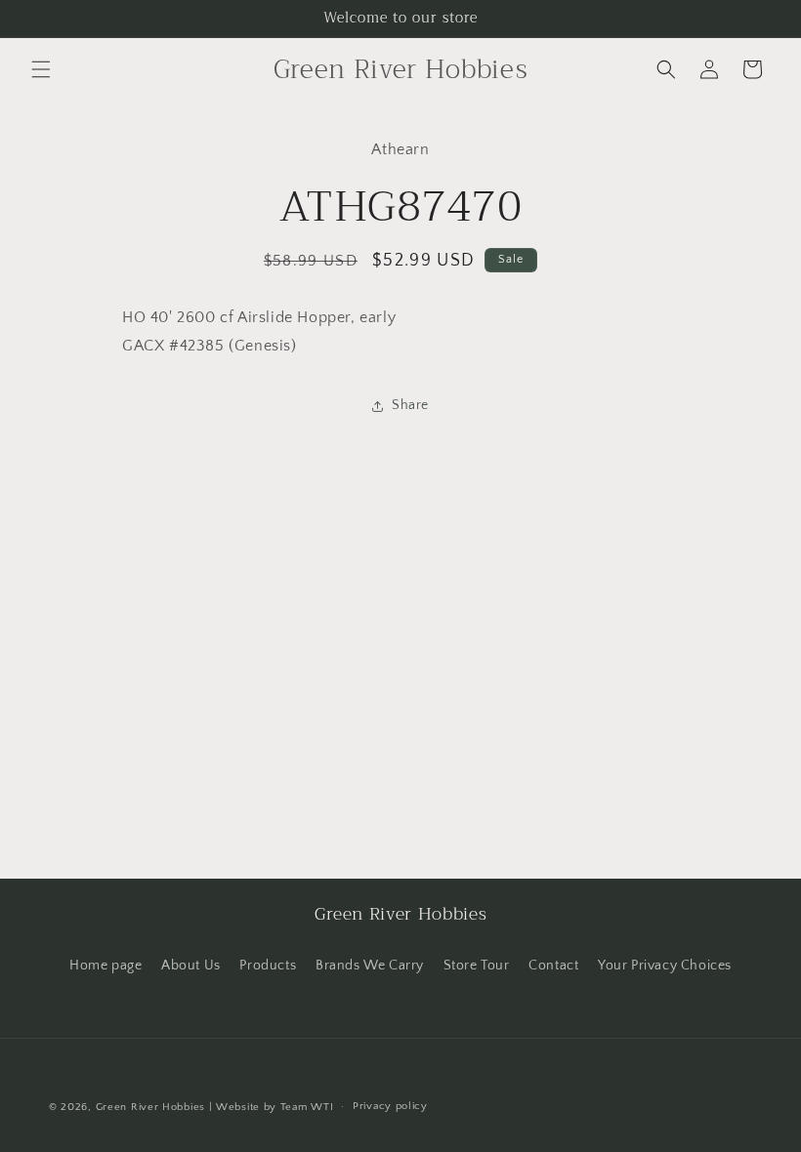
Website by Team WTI (274, 1107)
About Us (191, 965)
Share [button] (410, 405)
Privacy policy (390, 1106)
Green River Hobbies (150, 1107)
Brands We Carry (370, 965)
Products (267, 965)
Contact (553, 965)
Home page (105, 965)
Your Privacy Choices (665, 965)
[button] (41, 69)
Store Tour (476, 965)
